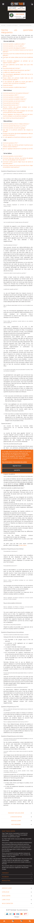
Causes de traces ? (8, 85)
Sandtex (13, 856)
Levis (21, 855)
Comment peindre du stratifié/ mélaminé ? (15, 99)
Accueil (3, 25)
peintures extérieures (17, 844)
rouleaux (28, 849)
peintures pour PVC (7, 847)
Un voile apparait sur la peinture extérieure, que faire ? (17, 137)
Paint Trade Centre (7, 833)
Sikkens (4, 856)
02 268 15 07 (22, 10)
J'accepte (17, 470)
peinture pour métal (18, 847)
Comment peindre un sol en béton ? (13, 156)
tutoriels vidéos (9, 866)
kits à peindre (5, 851)
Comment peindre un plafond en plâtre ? (14, 44)
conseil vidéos (22, 545)
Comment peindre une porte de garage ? (14, 128)
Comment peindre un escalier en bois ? (14, 97)
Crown (8, 856)
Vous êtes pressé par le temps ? (11, 68)
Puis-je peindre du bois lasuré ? (11, 103)
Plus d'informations (7, 462)
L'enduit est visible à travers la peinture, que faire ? (17, 70)
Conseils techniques (12, 25)
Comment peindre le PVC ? (10, 143)
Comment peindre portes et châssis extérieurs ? (16, 124)
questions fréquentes (23, 866)
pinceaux (23, 849)
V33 (29, 855)
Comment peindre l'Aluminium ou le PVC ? (15, 126)
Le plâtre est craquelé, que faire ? (12, 72)
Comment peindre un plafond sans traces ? (15, 87)
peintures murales (13, 846)
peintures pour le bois (25, 846)
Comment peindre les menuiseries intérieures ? (16, 93)
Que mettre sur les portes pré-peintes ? (14, 118)
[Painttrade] (18, 4)
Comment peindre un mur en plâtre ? (13, 46)
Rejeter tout (17, 466)
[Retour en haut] (4, 921)
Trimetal (25, 855)
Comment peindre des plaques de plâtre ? (14, 48)
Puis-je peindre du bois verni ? (11, 105)
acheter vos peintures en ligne (11, 836)
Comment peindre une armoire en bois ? (14, 101)
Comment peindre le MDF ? (10, 95)
